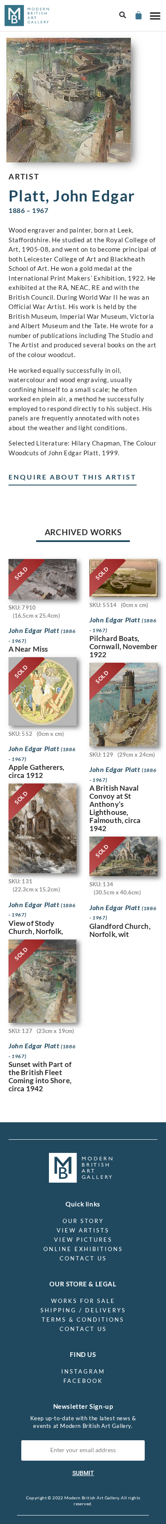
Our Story (83, 1220)
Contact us (83, 1258)
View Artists (83, 1230)
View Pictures (83, 1239)
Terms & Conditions (83, 1319)
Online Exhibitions (83, 1249)
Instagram (83, 1371)
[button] (123, 16)
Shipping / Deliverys (83, 1310)
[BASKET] (138, 15)
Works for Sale (83, 1300)
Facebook (83, 1380)
